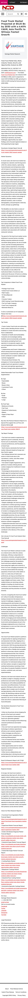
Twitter (3, 908)
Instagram (4, 912)
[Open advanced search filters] (21, 14)
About (7, 989)
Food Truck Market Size (8, 74)
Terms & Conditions (20, 992)
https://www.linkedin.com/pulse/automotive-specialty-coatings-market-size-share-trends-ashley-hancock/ (14, 890)
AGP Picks (4, 2)
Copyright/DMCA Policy (9, 995)
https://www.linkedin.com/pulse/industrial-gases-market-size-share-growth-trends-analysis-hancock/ (13, 846)
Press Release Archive (16, 989)
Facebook (4, 906)
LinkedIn (3, 910)
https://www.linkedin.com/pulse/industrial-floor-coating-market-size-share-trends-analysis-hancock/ (13, 882)
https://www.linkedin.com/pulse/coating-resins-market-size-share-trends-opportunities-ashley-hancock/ (13, 865)
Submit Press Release (8, 992)
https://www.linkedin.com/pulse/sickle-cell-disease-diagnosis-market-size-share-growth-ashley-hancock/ (13, 838)
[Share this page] (26, 13)
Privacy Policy (22, 995)
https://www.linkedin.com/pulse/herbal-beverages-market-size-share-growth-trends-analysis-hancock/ (12, 857)
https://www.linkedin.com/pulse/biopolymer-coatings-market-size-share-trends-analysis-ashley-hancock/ (14, 874)
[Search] (18, 14)
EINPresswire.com (10, 72)
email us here (5, 902)
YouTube (3, 914)
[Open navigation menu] (2, 13)
